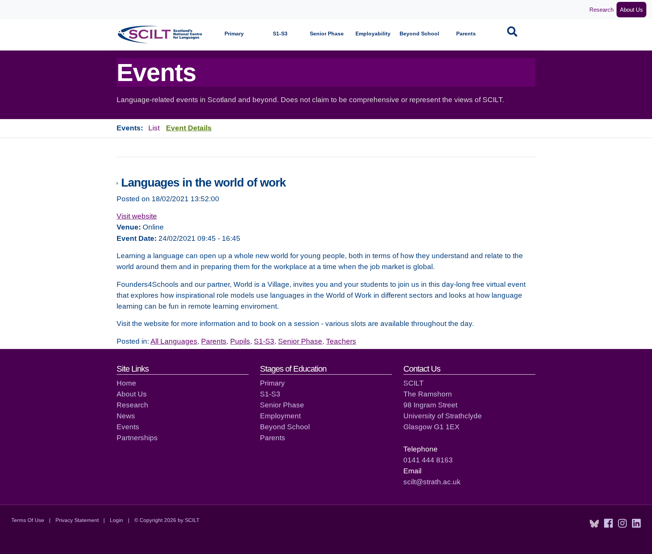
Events (128, 426)
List (154, 128)
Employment (280, 416)
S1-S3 (280, 34)
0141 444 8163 (428, 460)
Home (126, 383)
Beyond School (419, 34)
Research (601, 9)
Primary (234, 34)
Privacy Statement (77, 520)
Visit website (137, 216)
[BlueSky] (594, 523)
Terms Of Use (27, 520)
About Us (631, 9)
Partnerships (137, 437)
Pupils (240, 341)
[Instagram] (622, 523)
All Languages (174, 341)
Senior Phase (327, 34)
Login (116, 520)
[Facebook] (608, 523)
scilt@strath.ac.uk (432, 481)
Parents (466, 34)
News (126, 416)
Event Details (189, 128)
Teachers (341, 341)
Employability (373, 34)
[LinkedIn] (636, 523)
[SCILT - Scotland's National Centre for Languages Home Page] (160, 34)
